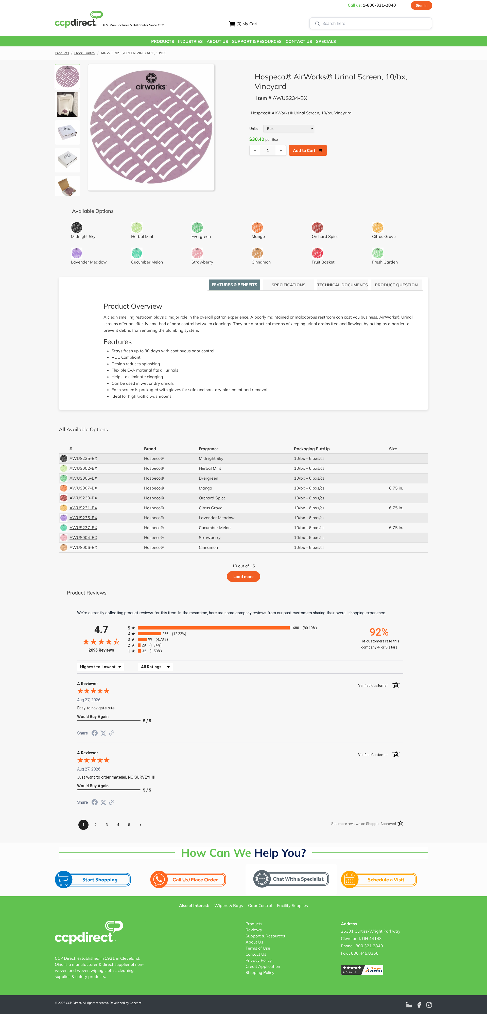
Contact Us (256, 954)
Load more (243, 576)
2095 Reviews (107, 650)
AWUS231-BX (83, 507)
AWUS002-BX (83, 468)
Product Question (396, 284)
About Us (254, 942)
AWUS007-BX (83, 488)
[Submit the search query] (317, 23)
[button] (162, 41)
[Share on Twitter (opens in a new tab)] (103, 733)
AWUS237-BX (83, 527)
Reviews (254, 929)
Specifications (288, 284)
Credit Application (263, 966)
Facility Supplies (292, 905)
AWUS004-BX (83, 537)
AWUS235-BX (83, 458)
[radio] (240, 628)
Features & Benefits (234, 284)
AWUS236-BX (83, 517)
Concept (135, 1003)
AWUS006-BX (83, 547)
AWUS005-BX (83, 478)
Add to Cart (304, 150)
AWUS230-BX (83, 497)
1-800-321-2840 (379, 5)
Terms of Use (258, 948)
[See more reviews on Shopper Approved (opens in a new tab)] (111, 733)
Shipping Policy (260, 972)
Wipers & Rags (228, 905)
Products (62, 53)
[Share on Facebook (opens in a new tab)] (95, 733)
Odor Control (84, 53)
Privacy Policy (259, 960)
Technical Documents (342, 284)
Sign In (421, 5)
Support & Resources (265, 935)
